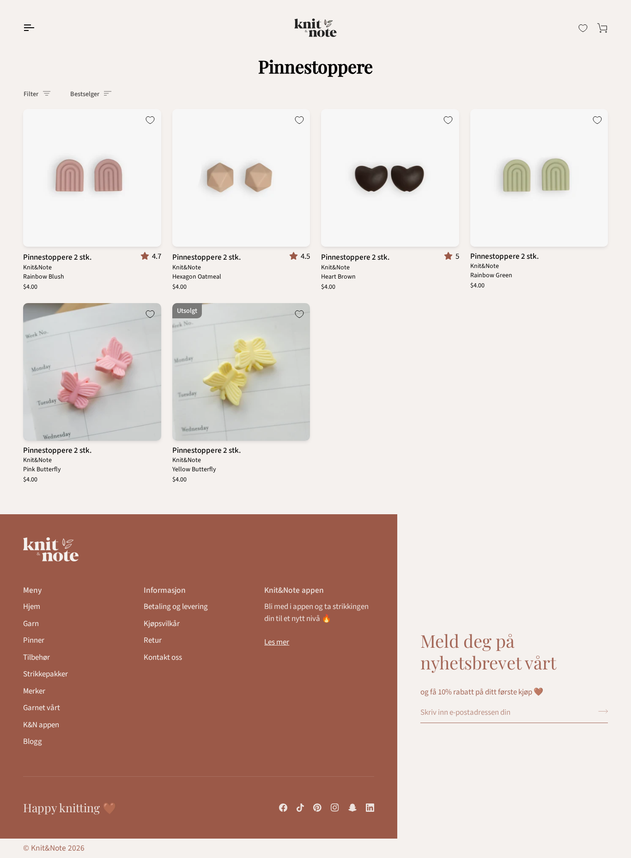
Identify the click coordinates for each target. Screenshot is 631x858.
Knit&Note (48, 848)
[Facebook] (283, 807)
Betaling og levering (176, 606)
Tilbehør (36, 657)
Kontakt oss (163, 657)
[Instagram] (335, 807)
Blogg (32, 741)
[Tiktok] (300, 807)
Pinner (33, 640)
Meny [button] (32, 590)
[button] (146, 256)
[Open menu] (37, 27)
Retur (153, 640)
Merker (34, 691)
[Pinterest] (317, 807)
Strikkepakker (45, 674)
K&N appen (41, 724)
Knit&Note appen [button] (294, 590)
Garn (31, 623)
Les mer (276, 642)
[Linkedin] (370, 807)
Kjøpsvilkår (162, 623)
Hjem (31, 606)
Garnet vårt (41, 707)
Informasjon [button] (165, 590)
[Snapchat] (352, 807)
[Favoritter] (583, 28)
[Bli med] (600, 711)
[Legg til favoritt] (150, 120)
